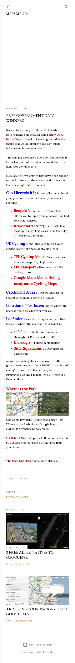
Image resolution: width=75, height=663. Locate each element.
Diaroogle (22, 342)
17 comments (22, 564)
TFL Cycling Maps (29, 257)
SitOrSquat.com (27, 348)
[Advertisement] (37, 59)
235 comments (23, 620)
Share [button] (9, 478)
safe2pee (21, 332)
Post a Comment (17, 497)
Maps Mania (17, 14)
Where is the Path (21, 389)
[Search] (66, 6)
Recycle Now (24, 210)
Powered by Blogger (40, 644)
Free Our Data (21, 461)
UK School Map (16, 438)
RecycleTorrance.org (29, 226)
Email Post (21, 478)
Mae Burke (48, 652)
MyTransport (25, 267)
